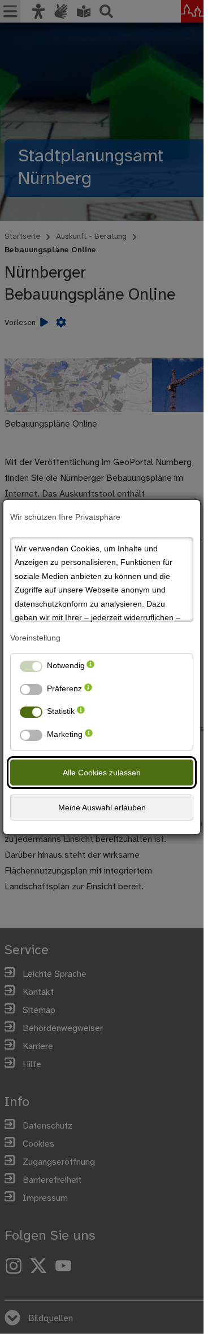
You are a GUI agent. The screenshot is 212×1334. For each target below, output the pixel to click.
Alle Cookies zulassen (102, 772)
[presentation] (90, 668)
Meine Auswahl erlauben (102, 807)
